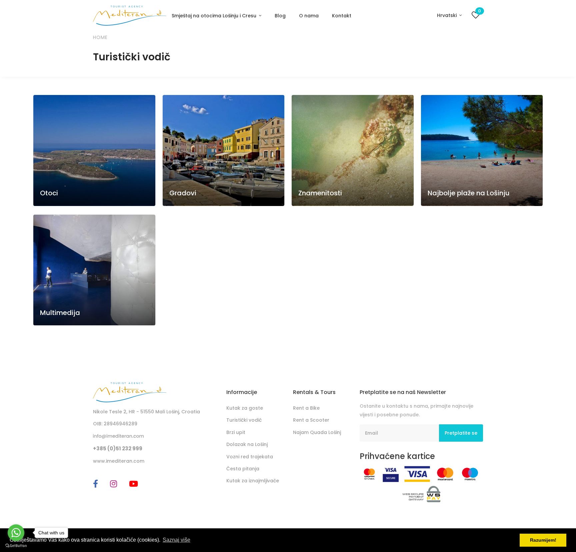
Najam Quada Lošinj (317, 432)
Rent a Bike (306, 408)
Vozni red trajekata (249, 456)
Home (100, 37)
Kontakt (341, 15)
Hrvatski (447, 15)
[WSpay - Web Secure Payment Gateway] (421, 493)
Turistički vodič (244, 420)
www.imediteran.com (118, 461)
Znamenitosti (320, 193)
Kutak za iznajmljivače (252, 480)
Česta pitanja (242, 468)
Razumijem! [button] (543, 540)
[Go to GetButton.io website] (16, 545)
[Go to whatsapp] (16, 532)
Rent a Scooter (311, 420)
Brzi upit (235, 432)
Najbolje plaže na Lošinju (469, 193)
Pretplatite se (461, 433)
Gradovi (182, 193)
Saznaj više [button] (176, 540)
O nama (309, 15)
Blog (280, 15)
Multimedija (60, 312)
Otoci (49, 193)
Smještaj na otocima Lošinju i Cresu (215, 15)
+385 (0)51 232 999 (117, 448)
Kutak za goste (244, 408)
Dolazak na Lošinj (247, 444)
